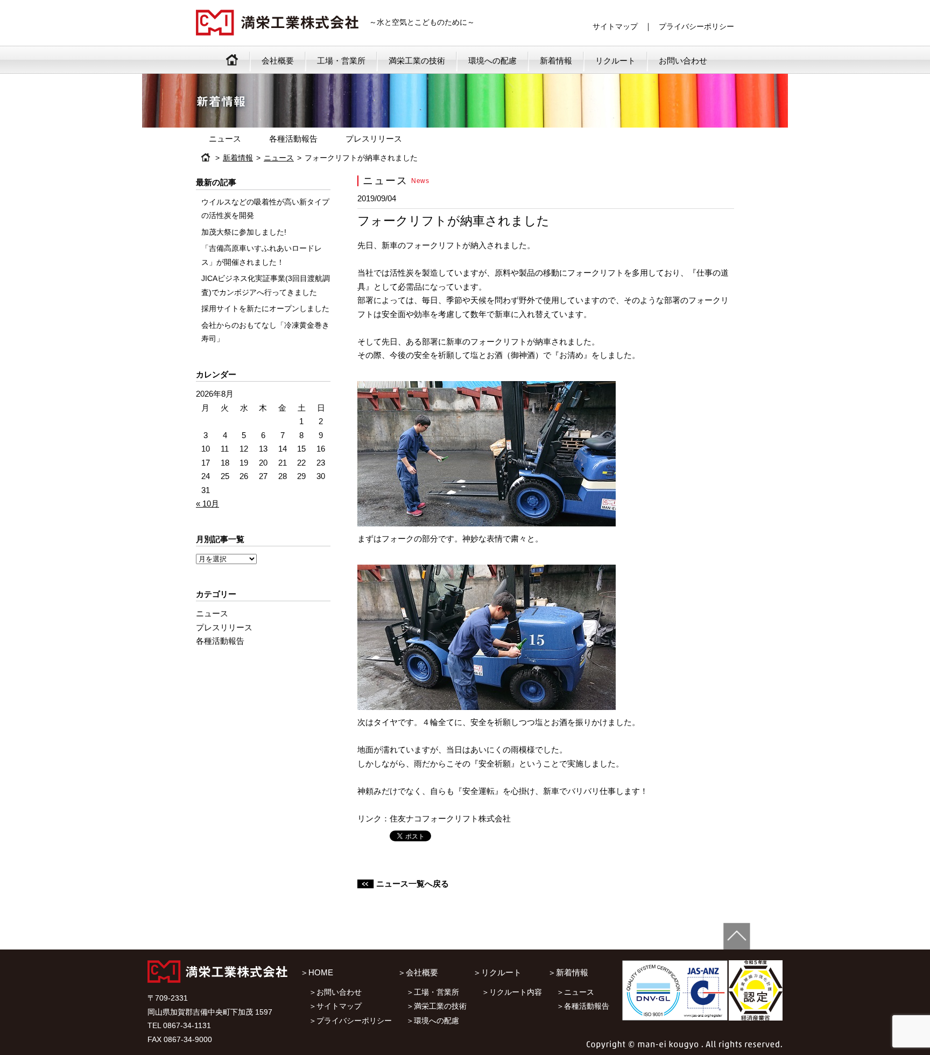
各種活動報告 (293, 138)
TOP (232, 59)
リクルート (615, 60)
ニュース (225, 138)
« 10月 (207, 503)
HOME (205, 157)
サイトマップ (615, 27)
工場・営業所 (341, 60)
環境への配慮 (492, 60)
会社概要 (278, 60)
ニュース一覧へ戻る (412, 883)
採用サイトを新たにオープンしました (265, 309)
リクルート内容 (515, 992)
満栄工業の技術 (417, 60)
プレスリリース (374, 138)
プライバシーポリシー (696, 27)
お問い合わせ (683, 60)
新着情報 (556, 60)
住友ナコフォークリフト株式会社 (450, 818)
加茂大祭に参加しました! (243, 232)
